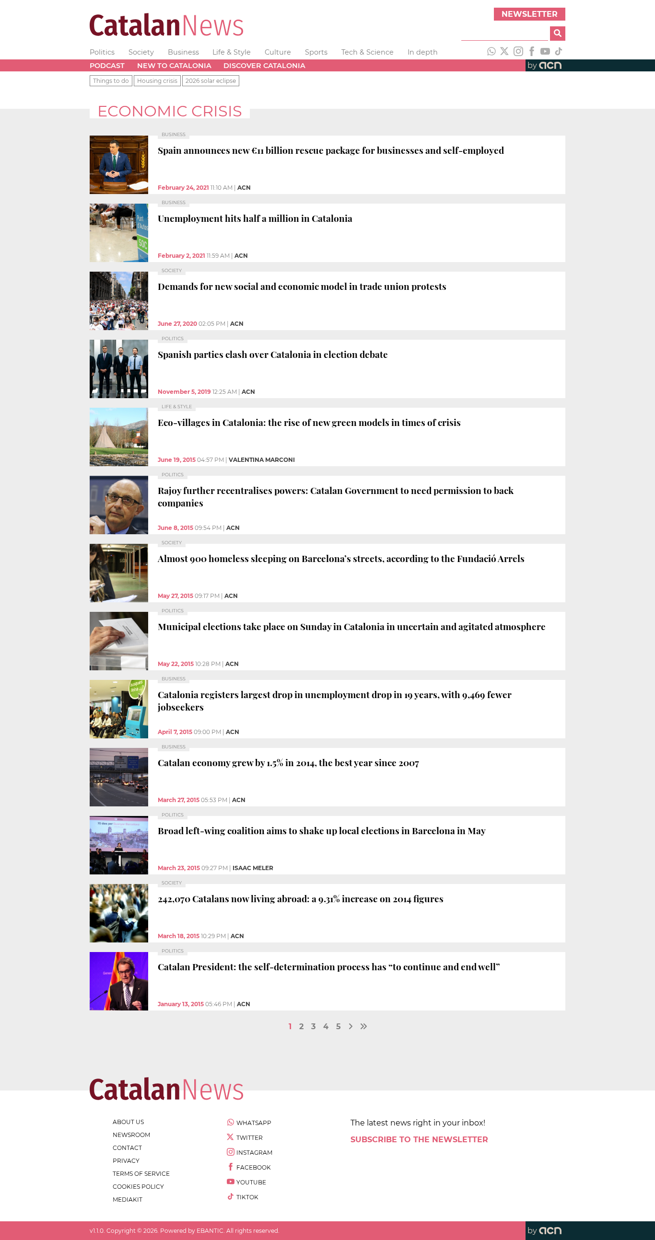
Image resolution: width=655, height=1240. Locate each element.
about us (128, 1121)
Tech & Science (367, 52)
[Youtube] (545, 52)
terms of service (141, 1173)
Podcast (107, 65)
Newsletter (530, 14)
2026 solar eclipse (211, 80)
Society (141, 52)
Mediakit (127, 1199)
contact (127, 1147)
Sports (316, 52)
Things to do (111, 80)
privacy (126, 1160)
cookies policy (138, 1186)
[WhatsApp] (491, 52)
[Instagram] (518, 52)
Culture (278, 52)
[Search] (557, 33)
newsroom (131, 1134)
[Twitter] (505, 52)
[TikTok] (558, 52)
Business (183, 52)
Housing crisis (157, 80)
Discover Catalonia (264, 65)
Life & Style (231, 52)
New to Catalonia (174, 65)
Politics (102, 52)
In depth (423, 52)
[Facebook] (531, 52)
